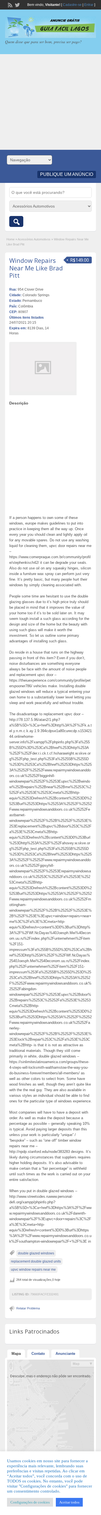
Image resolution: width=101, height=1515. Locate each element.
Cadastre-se (72, 5)
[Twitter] (17, 4)
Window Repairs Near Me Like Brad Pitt (36, 267)
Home (10, 239)
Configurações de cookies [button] (30, 1502)
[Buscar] (16, 221)
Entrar (88, 5)
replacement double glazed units (36, 1261)
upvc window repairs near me (33, 1270)
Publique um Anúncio (66, 174)
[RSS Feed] (9, 4)
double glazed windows (36, 1253)
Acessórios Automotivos (34, 239)
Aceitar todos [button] (69, 1502)
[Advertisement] (50, 102)
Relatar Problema (28, 1308)
